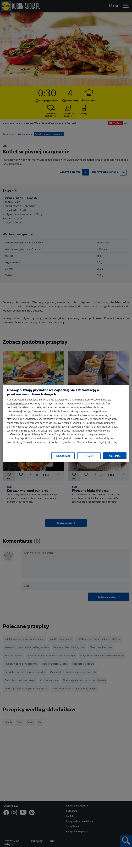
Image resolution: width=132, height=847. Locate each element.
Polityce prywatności (63, 442)
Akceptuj (115, 455)
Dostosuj (63, 455)
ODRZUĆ (89, 455)
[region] (66, 423)
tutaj (114, 442)
